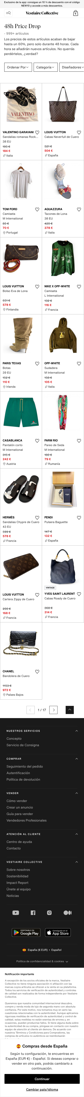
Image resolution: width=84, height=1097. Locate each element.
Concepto (14, 738)
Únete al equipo (19, 889)
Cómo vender (17, 800)
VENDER (13, 793)
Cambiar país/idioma (42, 1089)
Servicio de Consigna (23, 745)
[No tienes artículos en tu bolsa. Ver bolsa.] (75, 13)
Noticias (13, 895)
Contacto (14, 848)
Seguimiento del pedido (25, 766)
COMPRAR (14, 759)
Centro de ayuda (19, 841)
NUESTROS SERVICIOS (23, 731)
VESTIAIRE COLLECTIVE (24, 862)
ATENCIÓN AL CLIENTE (24, 834)
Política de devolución (23, 779)
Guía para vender (20, 813)
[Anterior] (31, 710)
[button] (75, 13)
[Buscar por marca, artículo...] (8, 13)
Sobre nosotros (18, 869)
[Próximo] (53, 710)
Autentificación (18, 772)
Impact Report (17, 882)
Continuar (42, 1078)
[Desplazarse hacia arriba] (70, 710)
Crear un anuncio (20, 807)
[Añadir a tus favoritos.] (37, 132)
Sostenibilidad (17, 876)
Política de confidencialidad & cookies (40, 961)
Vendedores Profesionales (26, 820)
